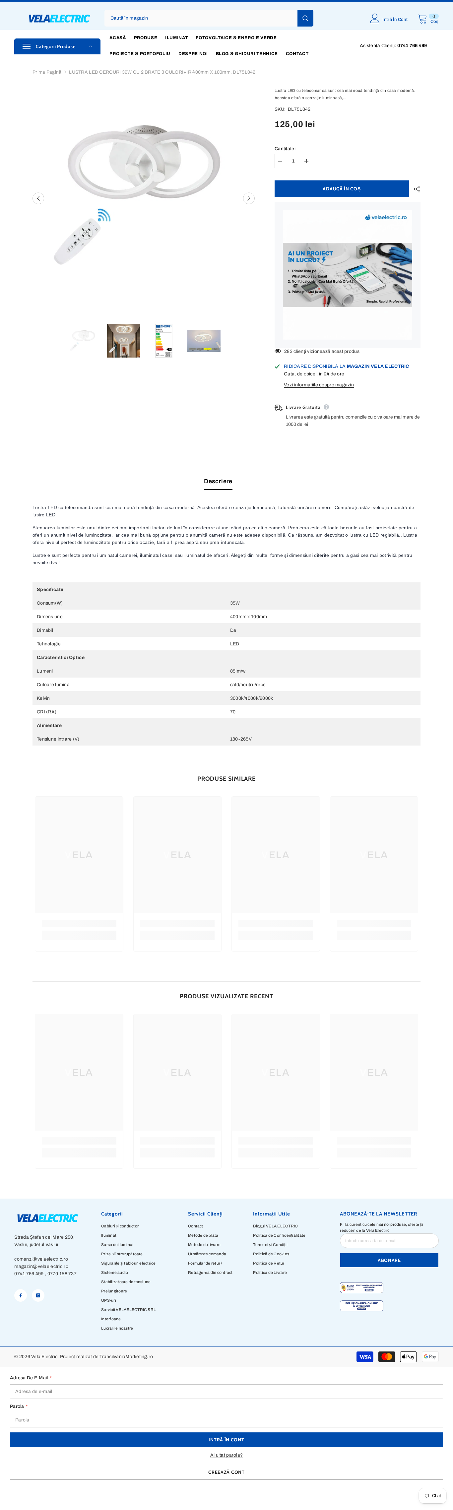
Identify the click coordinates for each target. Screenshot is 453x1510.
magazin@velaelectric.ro (41, 1266)
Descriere (218, 481)
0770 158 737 (62, 1273)
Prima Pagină (46, 72)
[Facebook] (20, 1295)
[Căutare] (208, 18)
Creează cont (226, 1472)
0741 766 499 (28, 1273)
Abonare (389, 1260)
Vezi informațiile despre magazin (319, 384)
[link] (79, 923)
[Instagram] (38, 1295)
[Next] (249, 198)
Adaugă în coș (341, 189)
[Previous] (38, 198)
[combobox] (200, 18)
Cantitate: (285, 148)
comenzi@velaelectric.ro (41, 1259)
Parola (18, 1406)
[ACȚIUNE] (415, 189)
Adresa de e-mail (30, 1377)
